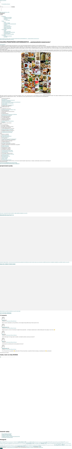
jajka (1, 311)
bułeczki (1, 262)
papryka (65, 443)
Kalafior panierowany (6, 142)
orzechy (49, 443)
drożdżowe (27, 262)
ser (50, 262)
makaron (5, 24)
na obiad (24, 443)
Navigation (2, 13)
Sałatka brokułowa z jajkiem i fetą (9, 109)
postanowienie (7, 39)
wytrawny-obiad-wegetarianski (10, 23)
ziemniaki (18, 311)
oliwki (9, 213)
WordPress (41, 447)
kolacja (3, 311)
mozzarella (6, 213)
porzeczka (40, 262)
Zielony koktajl (5, 157)
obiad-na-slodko (7, 25)
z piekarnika (20, 446)
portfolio (5, 36)
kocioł (30, 262)
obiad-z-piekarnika (7, 28)
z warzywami (31, 446)
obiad (3, 21)
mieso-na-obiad (7, 22)
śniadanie (4, 16)
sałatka (18, 213)
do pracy (1, 213)
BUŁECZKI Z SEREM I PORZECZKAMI (7, 264)
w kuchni (12, 39)
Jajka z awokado (5, 137)
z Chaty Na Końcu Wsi (10, 447)
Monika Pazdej (4, 327)
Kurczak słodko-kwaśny (6, 159)
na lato (33, 262)
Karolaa (3, 320)
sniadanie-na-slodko (8, 17)
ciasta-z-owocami (7, 31)
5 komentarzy (2, 44)
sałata (15, 213)
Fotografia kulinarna (6, 4)
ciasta (5, 30)
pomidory (12, 213)
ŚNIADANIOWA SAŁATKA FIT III (7, 215)
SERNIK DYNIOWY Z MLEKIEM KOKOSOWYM (11, 436)
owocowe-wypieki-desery (57, 443)
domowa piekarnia (20, 262)
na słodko (38, 443)
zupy (27, 446)
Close (1, 14)
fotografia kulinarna (8, 35)
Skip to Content (3, 0)
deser (32, 441)
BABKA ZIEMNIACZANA (6, 434)
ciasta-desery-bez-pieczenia (9, 32)
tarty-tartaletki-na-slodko (9, 34)
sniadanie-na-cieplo (7, 18)
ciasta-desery (4, 29)
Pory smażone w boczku (7, 433)
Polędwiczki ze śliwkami (6, 136)
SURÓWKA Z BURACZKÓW (7, 437)
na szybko (7, 311)
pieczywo (6, 19)
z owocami (13, 446)
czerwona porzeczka (13, 262)
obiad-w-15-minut (7, 27)
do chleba (8, 20)
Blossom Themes (30, 447)
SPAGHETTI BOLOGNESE (7, 435)
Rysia (3, 334)
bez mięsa (3, 441)
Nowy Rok (2, 39)
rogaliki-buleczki (7, 33)
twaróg (64, 262)
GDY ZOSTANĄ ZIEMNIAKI (5, 313)
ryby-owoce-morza (7, 26)
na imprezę (16, 443)
